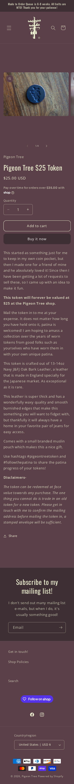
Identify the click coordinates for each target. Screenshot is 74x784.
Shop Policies (18, 662)
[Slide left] (27, 145)
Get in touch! (18, 651)
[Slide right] (46, 145)
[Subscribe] (61, 627)
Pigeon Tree (29, 776)
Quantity (9, 200)
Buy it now (37, 238)
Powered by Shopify (50, 776)
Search (13, 681)
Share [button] (13, 536)
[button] (9, 28)
